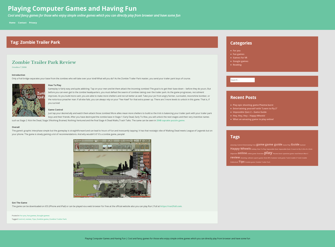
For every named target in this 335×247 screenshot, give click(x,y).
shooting (244, 158)
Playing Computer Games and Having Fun (72, 8)
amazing (233, 145)
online (242, 153)
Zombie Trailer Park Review (44, 62)
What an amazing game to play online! (253, 119)
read (296, 153)
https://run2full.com (171, 206)
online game (251, 153)
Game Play (286, 145)
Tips (34, 219)
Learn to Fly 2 (297, 149)
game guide (273, 144)
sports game (258, 158)
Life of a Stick (307, 149)
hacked (302, 145)
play (268, 152)
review (28, 219)
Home (12, 22)
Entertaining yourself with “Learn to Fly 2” (255, 108)
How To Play (261, 149)
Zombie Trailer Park (58, 219)
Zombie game (43, 219)
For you (23, 215)
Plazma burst (278, 153)
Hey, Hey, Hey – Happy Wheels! (249, 115)
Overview (260, 153)
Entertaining (247, 145)
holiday (254, 149)
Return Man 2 (303, 153)
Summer (274, 158)
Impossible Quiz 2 (285, 149)
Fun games (31, 215)
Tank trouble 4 (291, 158)
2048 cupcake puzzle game (171, 120)
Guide (295, 144)
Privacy (33, 22)
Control (21, 219)
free (254, 145)
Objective (233, 153)
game (260, 144)
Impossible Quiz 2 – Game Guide (250, 112)
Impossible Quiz (272, 149)
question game (288, 153)
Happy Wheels (240, 148)
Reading (237, 64)
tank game (282, 158)
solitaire (250, 158)
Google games (43, 215)
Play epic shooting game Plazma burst (253, 105)
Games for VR (240, 57)
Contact (22, 22)
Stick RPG (267, 158)
